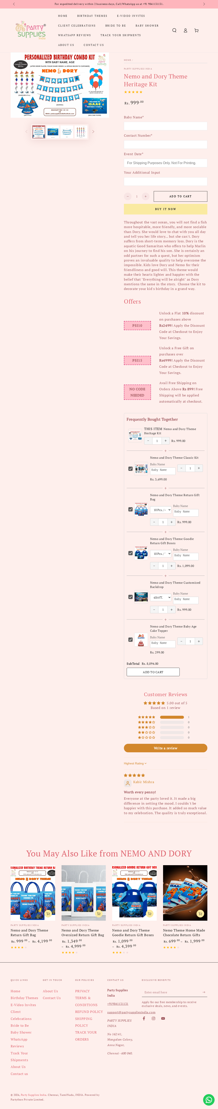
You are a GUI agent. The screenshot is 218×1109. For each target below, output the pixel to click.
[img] (134, 775)
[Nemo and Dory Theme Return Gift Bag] (33, 893)
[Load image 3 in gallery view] (66, 131)
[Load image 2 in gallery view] (52, 131)
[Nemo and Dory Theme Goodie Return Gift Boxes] (134, 893)
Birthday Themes (24, 997)
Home (127, 60)
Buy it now (165, 209)
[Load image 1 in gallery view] (38, 131)
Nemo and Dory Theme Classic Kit (174, 458)
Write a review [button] (165, 748)
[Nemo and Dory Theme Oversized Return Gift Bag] (84, 893)
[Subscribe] (204, 992)
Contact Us (52, 997)
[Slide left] (14, 4)
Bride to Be (20, 1025)
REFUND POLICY (89, 1011)
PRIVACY (82, 991)
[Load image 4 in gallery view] (81, 131)
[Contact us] (209, 1100)
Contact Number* (138, 135)
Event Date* (133, 154)
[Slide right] (203, 4)
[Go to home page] (31, 30)
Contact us (19, 1073)
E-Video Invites (23, 1005)
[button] (174, 30)
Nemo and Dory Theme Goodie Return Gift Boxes (172, 541)
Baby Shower (21, 1032)
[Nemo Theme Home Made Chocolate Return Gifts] (185, 893)
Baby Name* (134, 117)
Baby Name (157, 464)
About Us (18, 1066)
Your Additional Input (142, 172)
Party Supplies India (138, 68)
